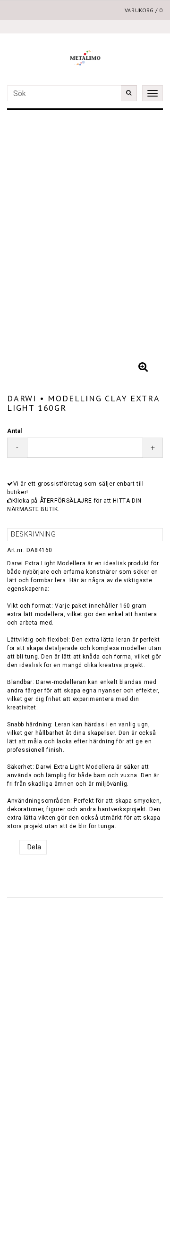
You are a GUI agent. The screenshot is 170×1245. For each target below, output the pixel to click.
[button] (143, 367)
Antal (14, 431)
